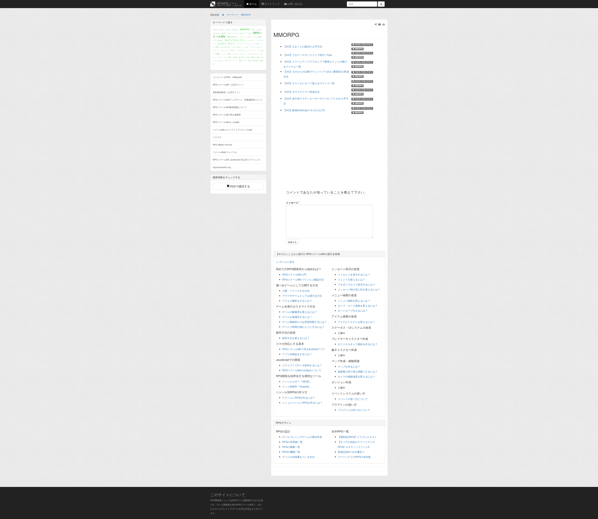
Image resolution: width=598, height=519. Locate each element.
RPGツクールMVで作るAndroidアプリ (303, 349)
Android (215, 29)
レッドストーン (253, 54)
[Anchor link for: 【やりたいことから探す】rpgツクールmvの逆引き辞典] (341, 254)
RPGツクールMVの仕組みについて (301, 370)
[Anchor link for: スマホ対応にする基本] (305, 343)
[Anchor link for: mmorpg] (302, 34)
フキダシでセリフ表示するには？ (356, 284)
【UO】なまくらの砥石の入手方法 (302, 46)
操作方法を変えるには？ (296, 338)
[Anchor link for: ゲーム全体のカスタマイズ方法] (316, 306)
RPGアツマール (233, 33)
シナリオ (239, 44)
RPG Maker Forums (222, 144)
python (259, 29)
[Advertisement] (329, 150)
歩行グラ (220, 60)
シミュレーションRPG (252, 44)
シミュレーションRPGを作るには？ (302, 402)
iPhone (228, 29)
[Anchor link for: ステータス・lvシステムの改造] (372, 327)
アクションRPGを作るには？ (298, 397)
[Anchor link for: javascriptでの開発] (301, 359)
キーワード (232, 14)
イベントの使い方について (353, 399)
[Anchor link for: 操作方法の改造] (297, 332)
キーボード (251, 40)
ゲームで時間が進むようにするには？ (303, 327)
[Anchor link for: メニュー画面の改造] (358, 295)
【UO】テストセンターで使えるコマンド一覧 (309, 83)
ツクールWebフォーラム (225, 152)
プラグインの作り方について (354, 410)
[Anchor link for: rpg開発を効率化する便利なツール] (322, 375)
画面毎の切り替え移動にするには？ (358, 371)
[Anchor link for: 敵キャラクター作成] (358, 349)
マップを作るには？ (349, 366)
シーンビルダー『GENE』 (297, 381)
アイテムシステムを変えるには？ (356, 322)
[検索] (381, 4)
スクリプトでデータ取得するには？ (302, 365)
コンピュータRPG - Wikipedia (227, 77)
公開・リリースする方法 (296, 291)
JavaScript (235, 29)
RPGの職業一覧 (291, 447)
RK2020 (223, 33)
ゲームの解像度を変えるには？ (299, 312)
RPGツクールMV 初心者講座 (227, 114)
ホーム (253, 4)
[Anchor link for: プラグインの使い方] (358, 404)
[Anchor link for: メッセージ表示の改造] (361, 268)
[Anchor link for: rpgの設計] (291, 431)
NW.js (253, 29)
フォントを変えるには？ (351, 279)
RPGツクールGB (245, 33)
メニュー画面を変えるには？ (354, 300)
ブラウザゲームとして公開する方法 (302, 295)
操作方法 (242, 57)
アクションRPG (245, 37)
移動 (249, 60)
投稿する (292, 242)
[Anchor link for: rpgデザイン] (292, 422)
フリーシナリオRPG (228, 50)
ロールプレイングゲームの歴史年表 (302, 437)
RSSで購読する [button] (240, 186)
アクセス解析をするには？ (297, 300)
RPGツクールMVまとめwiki (226, 122)
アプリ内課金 (217, 40)
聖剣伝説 (255, 60)
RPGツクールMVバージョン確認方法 (303, 279)
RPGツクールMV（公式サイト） (228, 84)
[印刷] (383, 24)
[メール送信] (379, 24)
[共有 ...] (375, 24)
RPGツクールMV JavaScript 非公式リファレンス (236, 159)
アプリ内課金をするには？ (297, 354)
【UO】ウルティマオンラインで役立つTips (307, 55)
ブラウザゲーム (241, 50)
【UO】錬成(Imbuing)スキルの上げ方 (304, 110)
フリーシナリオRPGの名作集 (354, 457)
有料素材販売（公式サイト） (227, 92)
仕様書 (235, 57)
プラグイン (252, 50)
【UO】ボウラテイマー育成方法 (301, 92)
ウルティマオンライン (235, 40)
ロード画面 (227, 57)
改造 (247, 57)
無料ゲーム (243, 60)
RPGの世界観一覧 (292, 442)
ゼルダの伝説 (225, 47)
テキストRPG (235, 47)
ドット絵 (245, 47)
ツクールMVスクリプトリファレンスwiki (232, 129)
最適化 (253, 57)
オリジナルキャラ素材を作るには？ (358, 344)
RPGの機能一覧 (291, 452)
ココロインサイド (226, 43)
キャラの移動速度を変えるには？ (356, 376)
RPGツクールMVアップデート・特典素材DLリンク (238, 99)
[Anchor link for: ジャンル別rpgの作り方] (308, 392)
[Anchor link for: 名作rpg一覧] (350, 431)
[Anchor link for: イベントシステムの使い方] (366, 393)
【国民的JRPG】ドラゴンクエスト (357, 437)
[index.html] (223, 14)
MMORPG (246, 14)
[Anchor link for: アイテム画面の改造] (358, 316)
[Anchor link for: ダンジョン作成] (352, 382)
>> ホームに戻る (285, 262)
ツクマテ (217, 137)
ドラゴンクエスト (255, 47)
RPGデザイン (233, 36)
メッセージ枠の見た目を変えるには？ (359, 289)
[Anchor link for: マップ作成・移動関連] (361, 360)
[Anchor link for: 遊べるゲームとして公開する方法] (319, 285)
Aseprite (222, 29)
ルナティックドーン (239, 54)
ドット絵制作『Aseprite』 (296, 386)
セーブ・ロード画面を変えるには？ (358, 305)
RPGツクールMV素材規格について (230, 107)
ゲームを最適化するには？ (297, 317)
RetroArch (216, 33)
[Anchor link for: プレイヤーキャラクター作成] (369, 338)
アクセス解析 (257, 37)
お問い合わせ (294, 4)
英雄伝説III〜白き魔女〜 (351, 452)
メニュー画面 (226, 54)
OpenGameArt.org (222, 167)
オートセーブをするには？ (353, 310)
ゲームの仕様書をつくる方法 (298, 457)
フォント (216, 50)
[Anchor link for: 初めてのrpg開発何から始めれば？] (322, 268)
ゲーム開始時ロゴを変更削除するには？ (304, 322)
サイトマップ (272, 4)
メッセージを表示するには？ (354, 274)
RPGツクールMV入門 (294, 274)
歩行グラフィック (231, 60)
